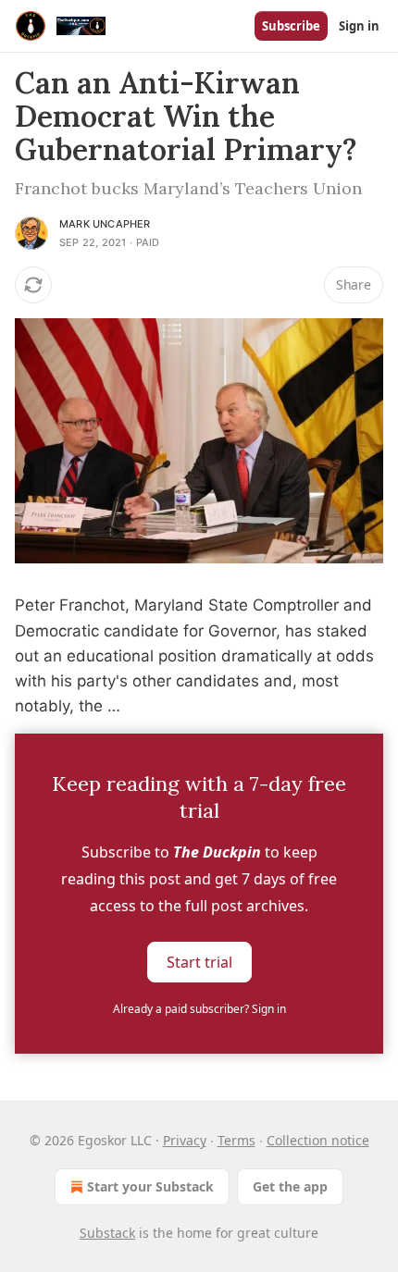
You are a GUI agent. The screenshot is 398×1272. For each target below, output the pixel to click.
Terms (236, 1140)
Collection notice (318, 1140)
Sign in (359, 26)
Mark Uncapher (105, 223)
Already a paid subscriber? (199, 1009)
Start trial (199, 962)
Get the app (290, 1186)
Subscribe (291, 26)
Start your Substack (150, 1186)
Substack (107, 1232)
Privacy (184, 1140)
